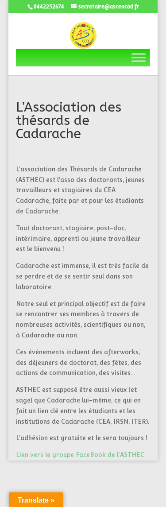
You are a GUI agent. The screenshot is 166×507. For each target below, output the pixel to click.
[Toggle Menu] (138, 57)
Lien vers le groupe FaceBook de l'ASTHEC (80, 454)
